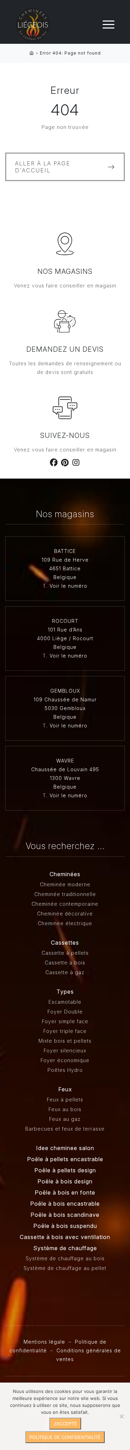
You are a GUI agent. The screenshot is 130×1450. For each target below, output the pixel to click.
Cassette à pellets (65, 953)
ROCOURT (65, 621)
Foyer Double (65, 1012)
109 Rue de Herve (65, 560)
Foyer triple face (65, 1031)
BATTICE (65, 551)
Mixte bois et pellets (65, 1041)
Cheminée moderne (65, 884)
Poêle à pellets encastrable (65, 1159)
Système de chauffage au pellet (65, 1268)
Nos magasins (65, 271)
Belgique (65, 577)
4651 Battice (65, 568)
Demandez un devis (65, 349)
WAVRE (65, 761)
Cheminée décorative (65, 914)
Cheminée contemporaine (65, 904)
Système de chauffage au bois (65, 1258)
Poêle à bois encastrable (65, 1203)
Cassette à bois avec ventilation (65, 1236)
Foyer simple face (65, 1021)
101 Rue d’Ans (65, 630)
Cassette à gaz (65, 972)
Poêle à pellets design (65, 1170)
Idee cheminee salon (65, 1147)
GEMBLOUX (65, 691)
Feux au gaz (65, 1119)
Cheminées (65, 874)
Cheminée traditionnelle (65, 894)
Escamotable (65, 1002)
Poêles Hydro (65, 1070)
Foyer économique (65, 1060)
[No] (121, 1416)
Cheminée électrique (65, 923)
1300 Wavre (65, 778)
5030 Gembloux (65, 708)
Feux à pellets (65, 1099)
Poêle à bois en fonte (65, 1192)
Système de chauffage (65, 1248)
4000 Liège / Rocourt (65, 638)
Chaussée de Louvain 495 (65, 769)
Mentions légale (44, 1342)
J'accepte (65, 1423)
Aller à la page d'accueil (42, 167)
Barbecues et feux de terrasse (65, 1129)
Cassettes (65, 942)
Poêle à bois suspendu (65, 1225)
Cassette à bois (65, 963)
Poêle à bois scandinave (65, 1214)
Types (65, 991)
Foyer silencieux (65, 1050)
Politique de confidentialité (65, 1437)
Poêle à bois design (65, 1181)
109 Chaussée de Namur (65, 699)
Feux (65, 1089)
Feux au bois (65, 1109)
